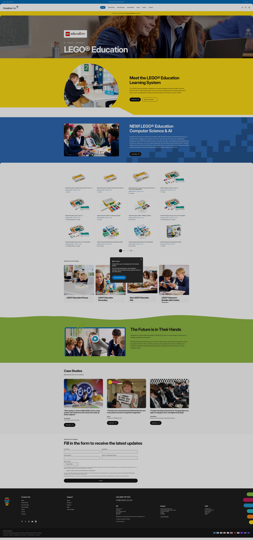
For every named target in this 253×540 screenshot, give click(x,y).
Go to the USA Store (119, 277)
